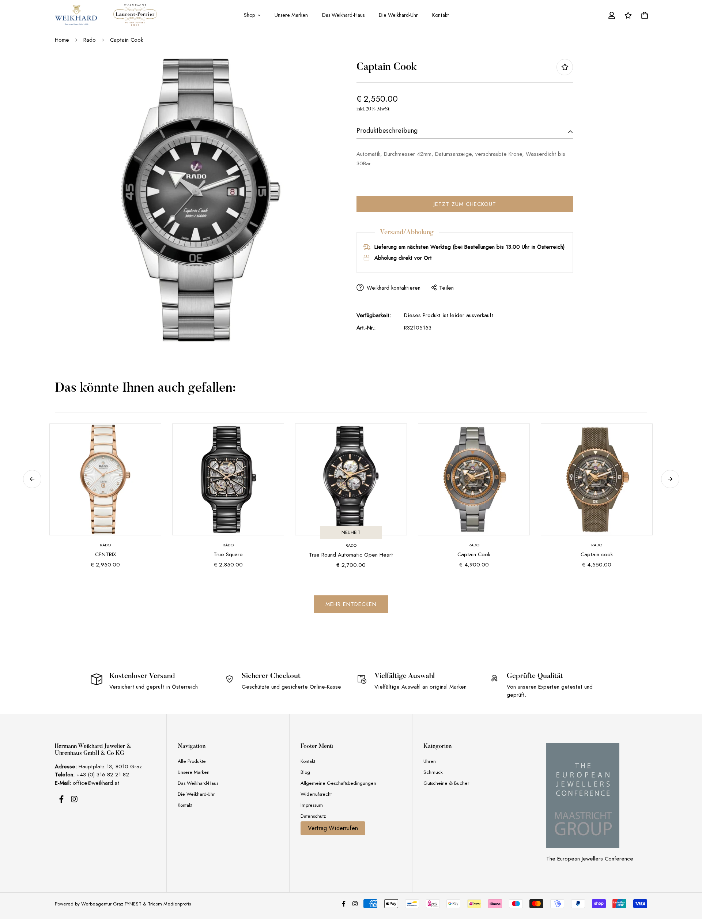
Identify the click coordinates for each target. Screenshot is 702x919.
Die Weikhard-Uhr (398, 15)
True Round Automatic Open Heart (351, 554)
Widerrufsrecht (316, 794)
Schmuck (433, 772)
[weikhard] (76, 15)
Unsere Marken (291, 15)
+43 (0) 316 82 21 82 (102, 774)
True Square (228, 554)
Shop (249, 15)
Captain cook (597, 554)
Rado (89, 40)
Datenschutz (313, 816)
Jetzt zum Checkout (465, 203)
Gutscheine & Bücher (446, 783)
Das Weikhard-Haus (343, 15)
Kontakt (440, 15)
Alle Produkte (192, 761)
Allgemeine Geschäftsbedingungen (338, 783)
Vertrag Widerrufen (333, 828)
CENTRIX (105, 554)
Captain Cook (473, 554)
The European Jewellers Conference (589, 858)
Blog (305, 772)
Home (62, 40)
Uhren (429, 761)
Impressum (312, 805)
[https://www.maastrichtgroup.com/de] (582, 795)
